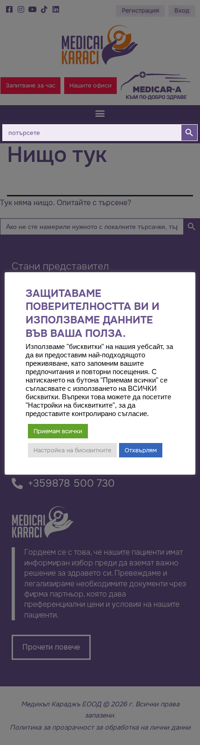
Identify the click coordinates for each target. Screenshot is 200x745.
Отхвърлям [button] (141, 450)
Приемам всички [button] (57, 431)
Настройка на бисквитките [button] (72, 450)
